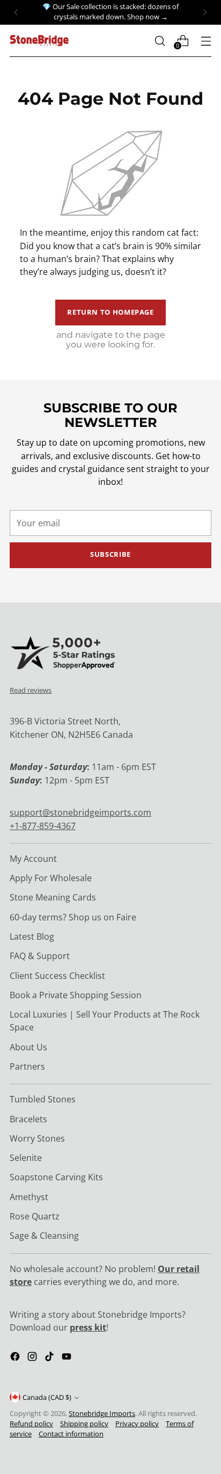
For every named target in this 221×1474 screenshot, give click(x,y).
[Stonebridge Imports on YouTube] (67, 1358)
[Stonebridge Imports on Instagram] (33, 1358)
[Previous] (16, 12)
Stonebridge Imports (102, 1413)
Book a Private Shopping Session (76, 995)
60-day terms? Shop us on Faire (73, 917)
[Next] (205, 12)
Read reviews (30, 690)
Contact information (71, 1434)
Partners (27, 1066)
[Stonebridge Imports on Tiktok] (50, 1358)
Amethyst (29, 1197)
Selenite (26, 1158)
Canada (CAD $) (47, 1397)
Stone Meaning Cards (53, 897)
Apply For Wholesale (51, 878)
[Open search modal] (160, 41)
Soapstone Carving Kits (56, 1177)
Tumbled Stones (43, 1099)
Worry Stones (37, 1138)
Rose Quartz (35, 1216)
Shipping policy (84, 1423)
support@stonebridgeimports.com (80, 812)
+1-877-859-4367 (43, 826)
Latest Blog (32, 936)
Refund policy (31, 1423)
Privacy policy (137, 1423)
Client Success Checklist (57, 976)
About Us (28, 1047)
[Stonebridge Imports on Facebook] (16, 1358)
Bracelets (28, 1119)
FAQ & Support (40, 956)
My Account (33, 859)
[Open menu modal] (206, 41)
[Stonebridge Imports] (39, 40)
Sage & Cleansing (44, 1235)
